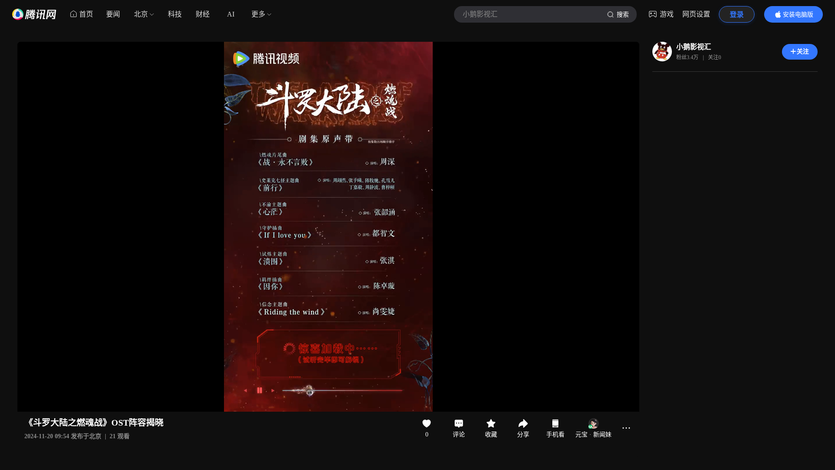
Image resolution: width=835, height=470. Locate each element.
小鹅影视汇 (693, 46)
